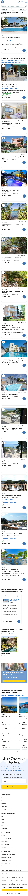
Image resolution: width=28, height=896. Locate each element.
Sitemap (3, 809)
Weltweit (4, 806)
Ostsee (3, 800)
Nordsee (3, 798)
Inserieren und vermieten (8, 854)
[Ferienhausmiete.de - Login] (22, 2)
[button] (26, 2)
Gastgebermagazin (6, 857)
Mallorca (3, 803)
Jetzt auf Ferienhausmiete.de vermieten (14, 681)
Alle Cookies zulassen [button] (14, 890)
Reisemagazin (5, 841)
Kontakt (3, 847)
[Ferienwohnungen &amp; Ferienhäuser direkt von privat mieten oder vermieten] (2, 2)
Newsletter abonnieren (14, 786)
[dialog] (14, 884)
